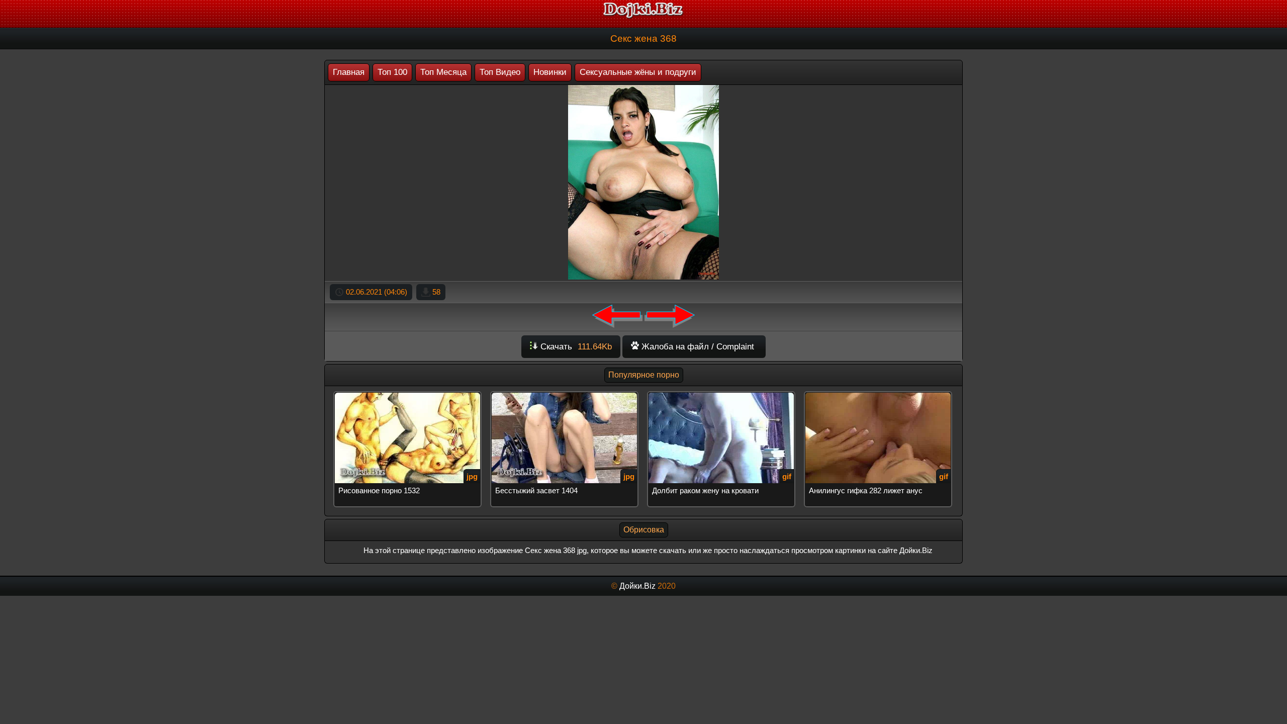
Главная (348, 72)
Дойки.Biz (637, 586)
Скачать (575, 346)
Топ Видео (500, 72)
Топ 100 (392, 72)
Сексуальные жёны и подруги (638, 72)
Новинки (550, 72)
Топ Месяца (443, 72)
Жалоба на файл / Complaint (696, 346)
